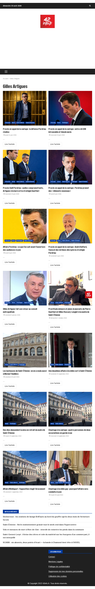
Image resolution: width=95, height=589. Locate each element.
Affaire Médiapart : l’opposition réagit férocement (25, 468)
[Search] (90, 5)
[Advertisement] (47, 48)
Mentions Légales (55, 562)
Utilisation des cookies (57, 576)
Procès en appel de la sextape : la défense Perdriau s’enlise (25, 108)
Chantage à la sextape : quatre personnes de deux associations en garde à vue (70, 409)
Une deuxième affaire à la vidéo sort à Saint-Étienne (70, 350)
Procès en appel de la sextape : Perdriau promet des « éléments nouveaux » (70, 167)
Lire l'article (10, 144)
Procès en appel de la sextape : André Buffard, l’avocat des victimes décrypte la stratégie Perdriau (70, 226)
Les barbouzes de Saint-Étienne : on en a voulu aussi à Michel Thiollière (25, 350)
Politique (65, 122)
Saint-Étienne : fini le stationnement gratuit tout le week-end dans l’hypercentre (39, 525)
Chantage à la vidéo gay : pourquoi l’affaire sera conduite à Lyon (70, 468)
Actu (13, 122)
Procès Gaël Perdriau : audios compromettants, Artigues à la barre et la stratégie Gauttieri (25, 167)
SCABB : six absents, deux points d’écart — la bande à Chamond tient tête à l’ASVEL (41, 542)
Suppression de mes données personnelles (65, 571)
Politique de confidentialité (59, 567)
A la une (7, 122)
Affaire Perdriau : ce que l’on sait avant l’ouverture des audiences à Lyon (25, 226)
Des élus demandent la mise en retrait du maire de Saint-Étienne (25, 409)
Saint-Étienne (30, 122)
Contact (51, 557)
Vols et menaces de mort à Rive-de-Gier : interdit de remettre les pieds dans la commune (43, 530)
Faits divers (20, 122)
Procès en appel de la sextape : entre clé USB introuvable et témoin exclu (70, 108)
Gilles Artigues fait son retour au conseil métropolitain (25, 288)
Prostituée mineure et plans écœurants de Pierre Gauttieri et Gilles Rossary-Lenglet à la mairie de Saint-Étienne (70, 288)
